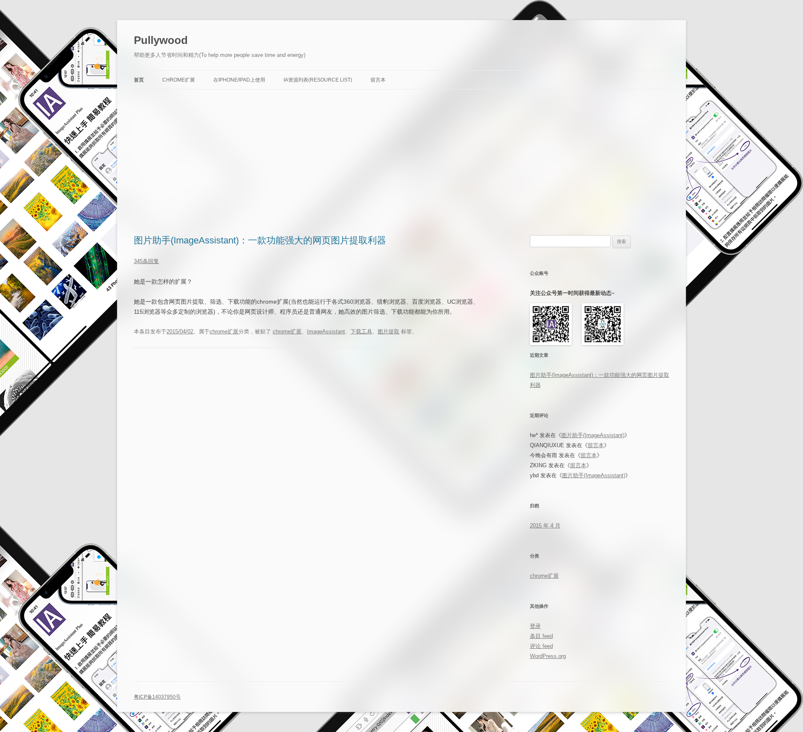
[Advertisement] (401, 162)
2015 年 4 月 (545, 525)
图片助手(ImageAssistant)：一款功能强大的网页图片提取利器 (260, 240)
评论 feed (541, 646)
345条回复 (146, 261)
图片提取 (388, 331)
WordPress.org (548, 656)
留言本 (378, 80)
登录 (535, 626)
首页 (139, 80)
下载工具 (361, 331)
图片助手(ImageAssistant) (592, 435)
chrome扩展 (224, 331)
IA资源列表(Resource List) (318, 80)
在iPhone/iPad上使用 (239, 80)
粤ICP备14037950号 (157, 697)
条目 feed (541, 636)
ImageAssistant (326, 331)
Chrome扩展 (178, 80)
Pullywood (161, 40)
